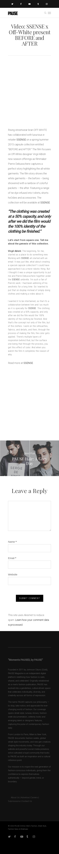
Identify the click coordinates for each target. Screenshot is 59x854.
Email (12, 558)
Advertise (25, 797)
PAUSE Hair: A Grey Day (29, 458)
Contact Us (27, 801)
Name (12, 541)
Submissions (14, 801)
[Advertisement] (29, 92)
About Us (13, 797)
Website (12, 574)
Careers (34, 797)
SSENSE (21, 139)
